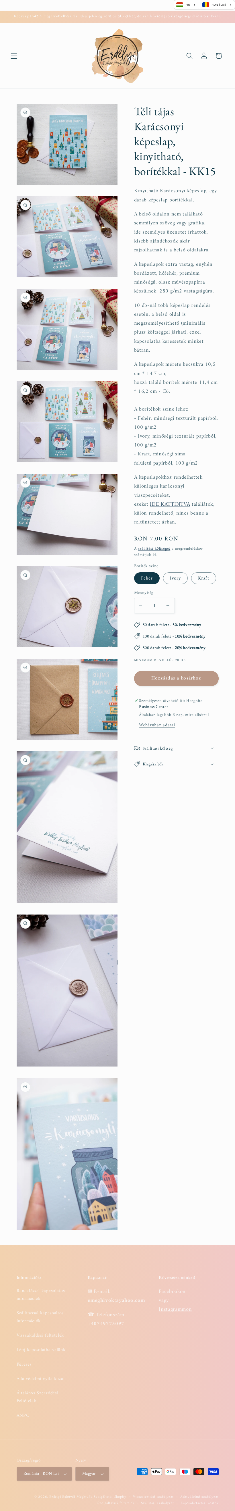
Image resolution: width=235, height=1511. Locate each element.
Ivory (175, 578)
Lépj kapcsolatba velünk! (42, 1350)
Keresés (24, 1364)
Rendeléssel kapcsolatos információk (41, 1295)
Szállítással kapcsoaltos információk (40, 1317)
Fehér (147, 578)
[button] (14, 56)
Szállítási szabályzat (157, 1503)
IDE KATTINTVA (170, 504)
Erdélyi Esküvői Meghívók (70, 1497)
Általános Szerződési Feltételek (37, 1397)
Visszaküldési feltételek (40, 1335)
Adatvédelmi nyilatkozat (41, 1379)
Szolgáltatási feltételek (115, 1503)
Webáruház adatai (157, 725)
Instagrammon (175, 1309)
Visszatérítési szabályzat (153, 1497)
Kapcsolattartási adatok (200, 1503)
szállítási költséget (154, 548)
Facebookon (172, 1291)
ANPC (23, 1416)
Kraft (203, 578)
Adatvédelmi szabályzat (199, 1497)
